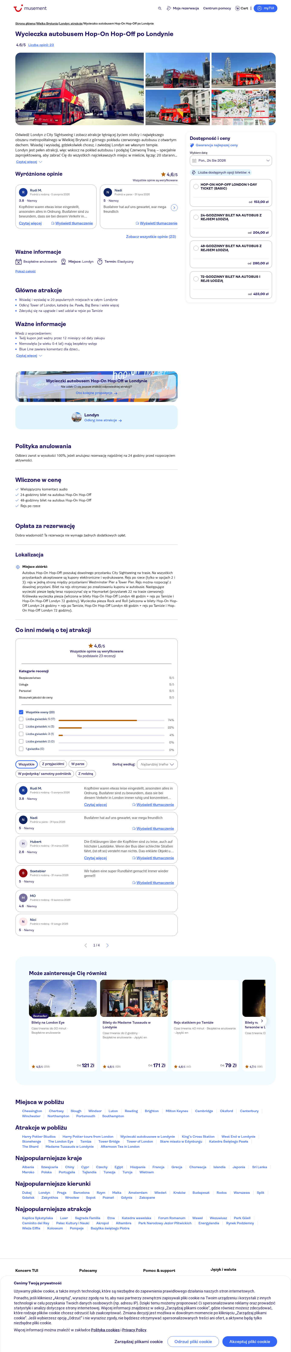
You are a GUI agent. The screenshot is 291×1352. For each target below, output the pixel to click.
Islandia (219, 1167)
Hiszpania (138, 1167)
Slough (76, 1111)
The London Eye (60, 1141)
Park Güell (242, 1218)
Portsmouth (85, 1116)
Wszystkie (27, 764)
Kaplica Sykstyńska (37, 1218)
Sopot (91, 1197)
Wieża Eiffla (31, 1228)
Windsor (95, 1111)
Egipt (119, 1167)
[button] (231, 193)
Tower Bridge (109, 1141)
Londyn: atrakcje (70, 23)
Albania (28, 1167)
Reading (131, 1111)
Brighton (152, 1111)
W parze (77, 764)
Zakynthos (50, 1197)
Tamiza (85, 1141)
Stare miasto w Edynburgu (181, 1141)
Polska (46, 1172)
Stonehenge (31, 1141)
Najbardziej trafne (154, 764)
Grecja (176, 1167)
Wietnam (147, 1172)
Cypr (85, 1167)
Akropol (102, 1223)
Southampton (113, 1116)
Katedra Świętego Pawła (228, 1141)
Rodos (222, 1193)
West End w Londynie (238, 1137)
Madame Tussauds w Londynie (70, 1147)
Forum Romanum (171, 1218)
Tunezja (109, 1172)
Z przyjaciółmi (53, 764)
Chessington (32, 1111)
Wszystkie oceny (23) (40, 712)
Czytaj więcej (26, 162)
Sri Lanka (259, 1167)
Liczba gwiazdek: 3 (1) (40, 734)
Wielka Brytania (47, 23)
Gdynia (126, 1197)
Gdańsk (28, 1197)
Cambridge (204, 1111)
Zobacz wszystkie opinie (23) (151, 237)
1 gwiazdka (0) (35, 749)
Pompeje (77, 1228)
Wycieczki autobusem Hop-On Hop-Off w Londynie (96, 380)
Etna (111, 1218)
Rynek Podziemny (240, 1223)
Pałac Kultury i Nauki (72, 1223)
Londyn (91, 415)
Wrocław (72, 1197)
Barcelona (81, 1193)
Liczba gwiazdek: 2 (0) (40, 741)
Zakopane (147, 1197)
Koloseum (55, 1228)
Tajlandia (89, 1172)
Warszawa (242, 1193)
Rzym (101, 1193)
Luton (113, 1111)
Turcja (127, 1172)
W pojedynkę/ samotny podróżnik (44, 774)
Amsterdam (137, 1193)
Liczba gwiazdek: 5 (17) (40, 719)
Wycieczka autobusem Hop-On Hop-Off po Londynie (119, 23)
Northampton (58, 1116)
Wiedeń (160, 1193)
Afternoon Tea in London (120, 1147)
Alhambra (123, 1223)
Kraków (179, 1193)
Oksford (226, 1111)
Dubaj (27, 1193)
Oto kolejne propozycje (94, 393)
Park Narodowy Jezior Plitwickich (165, 1223)
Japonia (239, 1167)
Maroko (28, 1172)
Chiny (69, 1167)
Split (260, 1193)
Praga (61, 1193)
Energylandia (209, 1223)
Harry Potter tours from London (88, 1137)
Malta (116, 1193)
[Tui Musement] (33, 8)
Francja (158, 1167)
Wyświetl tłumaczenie (74, 223)
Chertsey (56, 1111)
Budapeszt (201, 1193)
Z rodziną (85, 774)
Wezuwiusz (218, 1218)
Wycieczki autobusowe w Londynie (147, 1137)
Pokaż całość (25, 271)
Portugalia (67, 1172)
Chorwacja (197, 1167)
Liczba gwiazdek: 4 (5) (40, 726)
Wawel (197, 1218)
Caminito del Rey (35, 1223)
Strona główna (25, 23)
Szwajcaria (49, 1167)
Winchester (31, 1116)
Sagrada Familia (87, 1218)
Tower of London (140, 1141)
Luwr (64, 1218)
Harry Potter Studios (39, 1137)
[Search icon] (159, 8)
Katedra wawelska (136, 1218)
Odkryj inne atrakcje (100, 420)
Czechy (102, 1167)
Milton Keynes (177, 1111)
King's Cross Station (198, 1137)
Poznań (108, 1197)
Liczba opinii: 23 (41, 45)
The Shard (30, 1147)
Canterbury (249, 1111)
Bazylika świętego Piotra (110, 1228)
